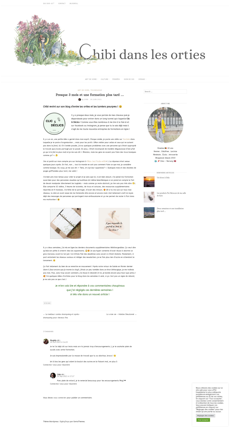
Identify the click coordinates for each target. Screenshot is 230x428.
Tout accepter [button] (203, 420)
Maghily (53, 340)
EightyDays (64, 421)
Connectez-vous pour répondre (56, 365)
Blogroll (74, 3)
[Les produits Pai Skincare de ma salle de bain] (149, 198)
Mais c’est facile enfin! (96, 161)
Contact (62, 3)
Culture (104, 79)
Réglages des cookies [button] (205, 416)
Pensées (116, 79)
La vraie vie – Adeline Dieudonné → (121, 314)
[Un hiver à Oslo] (149, 182)
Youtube (126, 139)
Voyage (141, 79)
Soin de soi (129, 79)
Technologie (96, 90)
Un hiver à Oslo (163, 177)
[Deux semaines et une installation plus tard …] (149, 213)
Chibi (59, 374)
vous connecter (59, 398)
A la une (47, 303)
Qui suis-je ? (48, 3)
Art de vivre (91, 79)
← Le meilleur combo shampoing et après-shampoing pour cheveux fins (61, 316)
